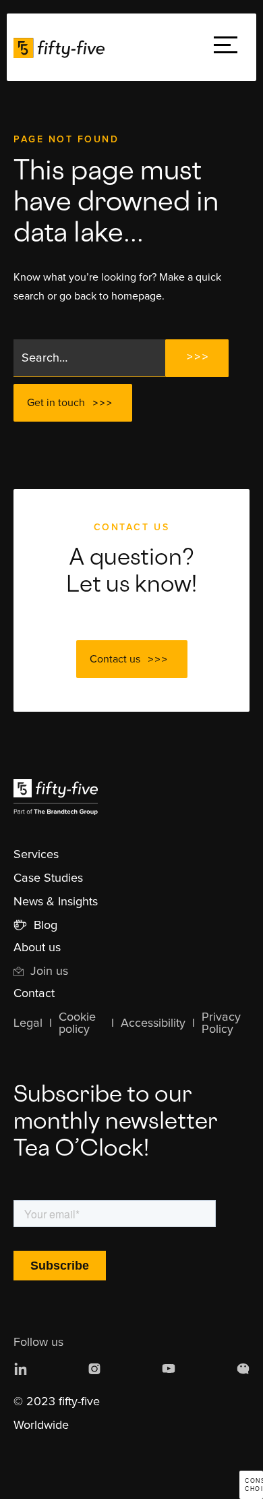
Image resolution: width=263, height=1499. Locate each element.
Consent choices (254, 1485)
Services (36, 855)
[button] (226, 47)
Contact (34, 994)
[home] (62, 47)
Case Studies (48, 878)
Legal (27, 1023)
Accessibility (153, 1023)
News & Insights (55, 902)
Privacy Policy (221, 1023)
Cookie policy (77, 1023)
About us (37, 948)
